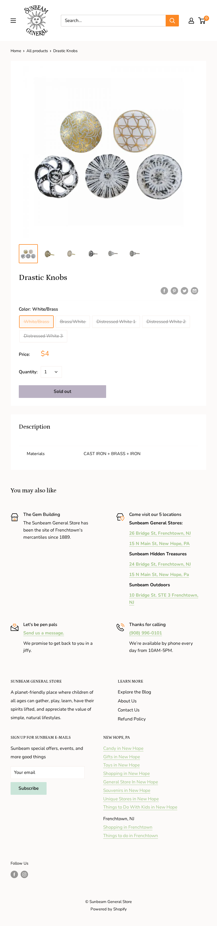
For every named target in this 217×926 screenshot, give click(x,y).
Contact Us (128, 710)
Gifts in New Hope (121, 757)
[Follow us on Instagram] (24, 874)
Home (16, 50)
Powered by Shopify (109, 909)
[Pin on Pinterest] (174, 290)
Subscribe (29, 788)
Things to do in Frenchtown (130, 836)
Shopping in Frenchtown (127, 827)
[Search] (172, 20)
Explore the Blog (134, 692)
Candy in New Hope (123, 748)
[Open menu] (13, 21)
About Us (127, 701)
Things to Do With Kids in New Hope (140, 807)
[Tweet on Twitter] (184, 290)
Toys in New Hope (121, 765)
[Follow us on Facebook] (14, 874)
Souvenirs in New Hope (126, 790)
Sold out (62, 391)
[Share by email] (194, 290)
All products (37, 50)
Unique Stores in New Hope (131, 799)
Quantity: (28, 372)
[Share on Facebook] (164, 290)
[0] (202, 20)
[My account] (191, 21)
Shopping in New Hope (126, 773)
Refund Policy (132, 719)
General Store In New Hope (130, 782)
